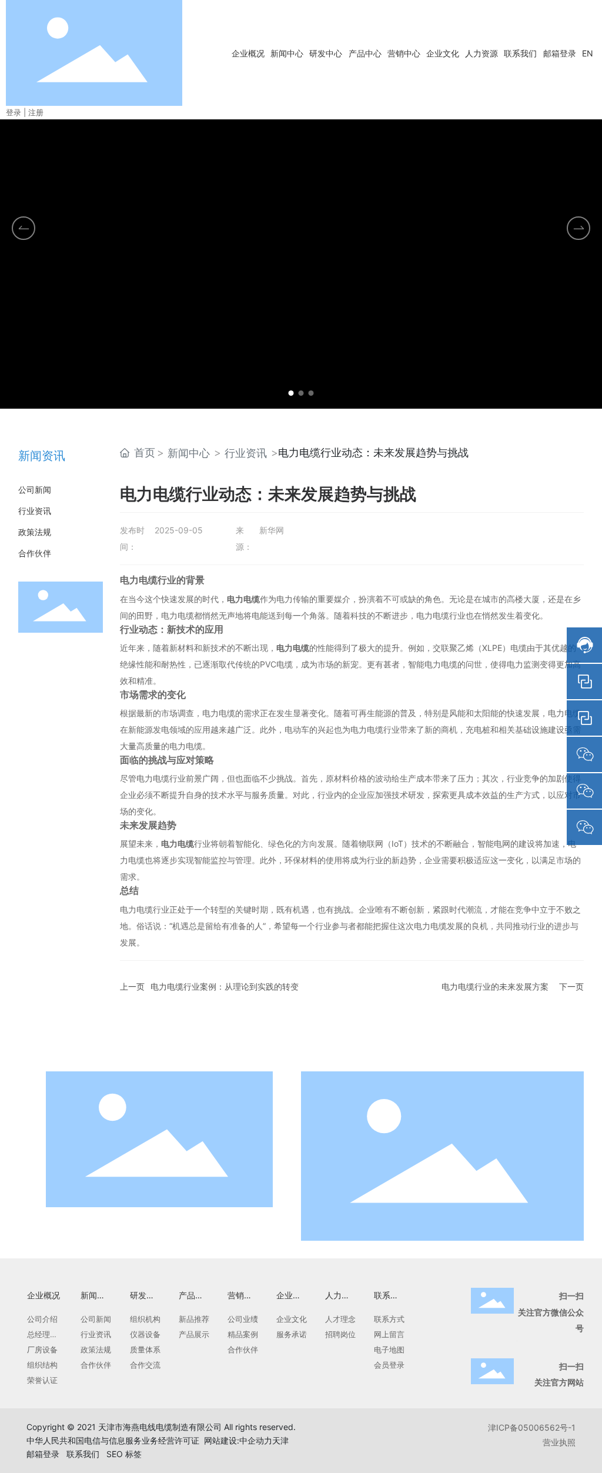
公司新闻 (34, 490)
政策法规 (34, 532)
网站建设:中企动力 (238, 1440)
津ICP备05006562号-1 (532, 1427)
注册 (36, 112)
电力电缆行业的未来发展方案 (495, 986)
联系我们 (82, 1454)
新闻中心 (189, 453)
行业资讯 (34, 511)
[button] (291, 393)
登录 (15, 112)
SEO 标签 (124, 1454)
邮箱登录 (42, 1454)
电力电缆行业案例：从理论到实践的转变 (224, 986)
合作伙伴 (34, 553)
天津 (280, 1440)
